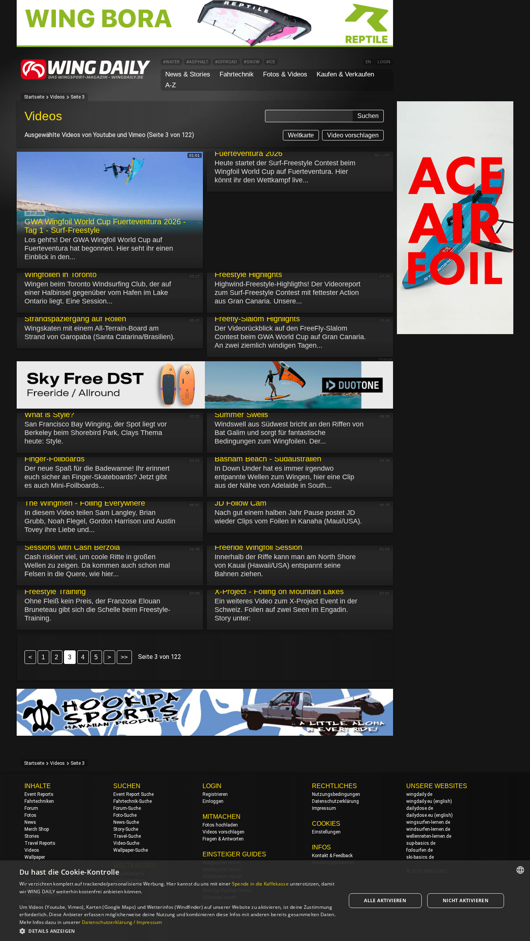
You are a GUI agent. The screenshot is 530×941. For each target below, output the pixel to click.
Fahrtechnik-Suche (132, 801)
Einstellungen (326, 832)
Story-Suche (125, 829)
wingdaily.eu (419, 801)
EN (368, 61)
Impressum (324, 808)
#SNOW (252, 61)
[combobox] (520, 870)
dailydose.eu (419, 815)
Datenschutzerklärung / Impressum (122, 922)
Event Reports (39, 794)
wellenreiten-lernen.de (428, 836)
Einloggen (213, 801)
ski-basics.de (420, 857)
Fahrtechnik (237, 74)
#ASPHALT (197, 61)
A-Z (170, 85)
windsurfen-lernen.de (428, 829)
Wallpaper (34, 857)
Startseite (34, 97)
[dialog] (265, 900)
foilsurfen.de (419, 850)
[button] (177, 930)
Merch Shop (36, 829)
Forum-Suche (127, 808)
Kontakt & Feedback (332, 855)
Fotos (30, 815)
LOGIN (384, 61)
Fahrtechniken (39, 801)
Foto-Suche (125, 815)
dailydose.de (419, 808)
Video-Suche (126, 843)
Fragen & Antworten (223, 839)
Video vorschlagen (353, 135)
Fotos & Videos (285, 74)
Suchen (368, 116)
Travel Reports (39, 843)
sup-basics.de (420, 843)
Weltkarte (301, 135)
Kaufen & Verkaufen (345, 74)
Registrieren (215, 794)
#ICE (270, 61)
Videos (57, 97)
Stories (31, 836)
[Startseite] (86, 78)
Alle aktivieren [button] (385, 900)
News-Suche (126, 822)
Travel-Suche (127, 836)
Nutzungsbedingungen (336, 794)
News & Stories (187, 74)
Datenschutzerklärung (335, 801)
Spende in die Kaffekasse (260, 883)
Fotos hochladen (220, 825)
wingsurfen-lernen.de (428, 822)
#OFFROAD (226, 61)
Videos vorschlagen (223, 832)
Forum (31, 808)
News (30, 822)
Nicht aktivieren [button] (465, 900)
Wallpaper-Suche (130, 850)
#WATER (171, 61)
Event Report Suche (133, 794)
